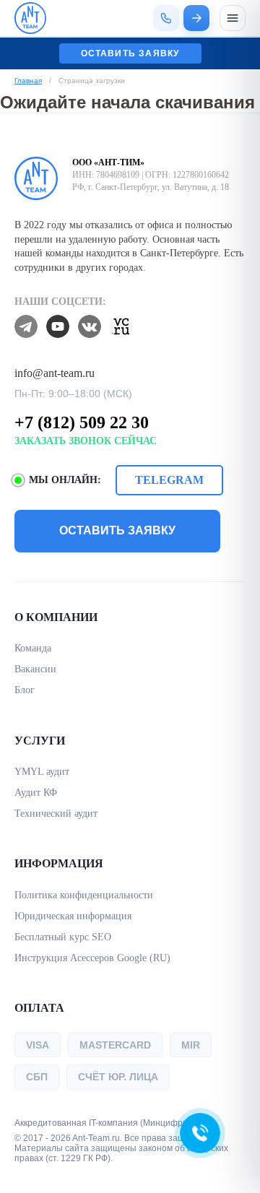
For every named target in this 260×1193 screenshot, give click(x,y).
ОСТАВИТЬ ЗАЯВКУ (117, 530)
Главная (28, 80)
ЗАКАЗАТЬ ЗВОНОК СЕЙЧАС (85, 440)
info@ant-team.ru (54, 373)
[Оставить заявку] (196, 18)
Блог (24, 690)
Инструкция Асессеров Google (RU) (92, 958)
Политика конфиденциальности (83, 895)
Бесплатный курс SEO (62, 937)
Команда (32, 648)
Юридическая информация (72, 916)
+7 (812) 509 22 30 (81, 422)
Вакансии (35, 669)
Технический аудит (56, 813)
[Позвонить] (166, 18)
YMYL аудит (41, 771)
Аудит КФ (35, 792)
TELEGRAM (169, 480)
